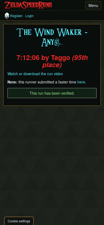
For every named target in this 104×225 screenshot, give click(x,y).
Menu (93, 5)
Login (29, 16)
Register (16, 16)
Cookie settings (19, 221)
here (81, 82)
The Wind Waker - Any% (51, 38)
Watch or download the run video (35, 73)
